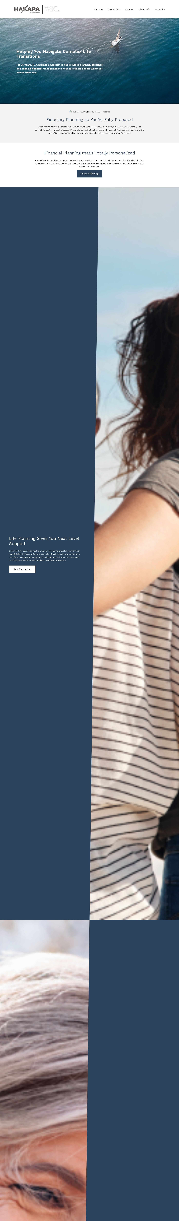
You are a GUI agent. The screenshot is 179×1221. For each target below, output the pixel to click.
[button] (98, 9)
